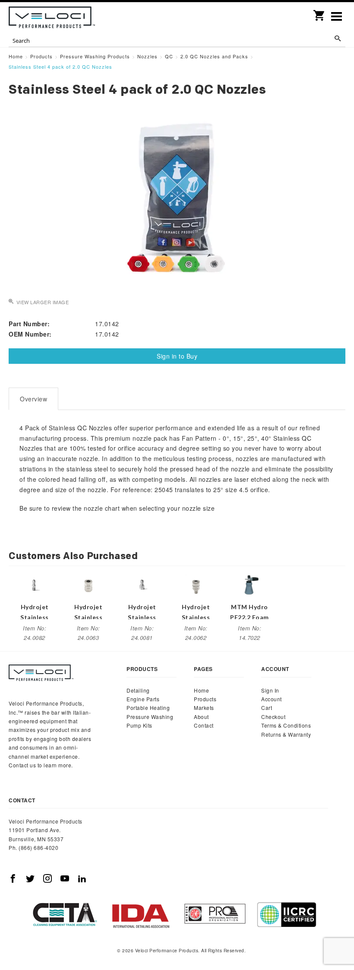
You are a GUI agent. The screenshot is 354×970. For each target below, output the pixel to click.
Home (201, 690)
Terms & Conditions (286, 725)
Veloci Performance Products (52, 17)
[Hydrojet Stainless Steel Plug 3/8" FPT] (142, 584)
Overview (33, 398)
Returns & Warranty (286, 734)
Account (271, 699)
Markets (204, 707)
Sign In (270, 690)
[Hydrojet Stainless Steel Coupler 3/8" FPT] (88, 584)
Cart (266, 707)
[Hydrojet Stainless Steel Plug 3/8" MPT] (34, 584)
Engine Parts (142, 699)
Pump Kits (139, 725)
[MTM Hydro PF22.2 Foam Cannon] (249, 584)
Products (205, 699)
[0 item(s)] (319, 12)
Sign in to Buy (177, 356)
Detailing (138, 690)
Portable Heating (148, 707)
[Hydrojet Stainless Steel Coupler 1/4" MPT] (196, 584)
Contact (204, 725)
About (201, 716)
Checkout (273, 716)
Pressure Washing (149, 716)
